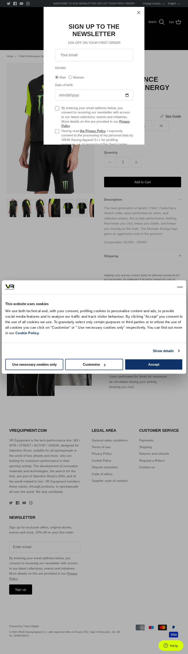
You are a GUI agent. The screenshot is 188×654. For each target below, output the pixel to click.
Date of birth (64, 85)
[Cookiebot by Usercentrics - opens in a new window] (163, 287)
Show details (163, 351)
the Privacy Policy (92, 131)
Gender (60, 68)
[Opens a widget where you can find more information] (170, 646)
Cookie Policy (27, 333)
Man (63, 77)
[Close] (139, 13)
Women (78, 77)
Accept (153, 364)
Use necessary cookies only (34, 364)
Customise (91, 364)
